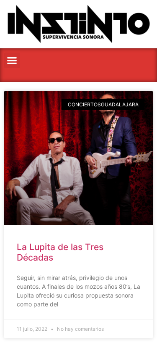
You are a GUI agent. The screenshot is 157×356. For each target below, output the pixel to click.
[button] (12, 61)
